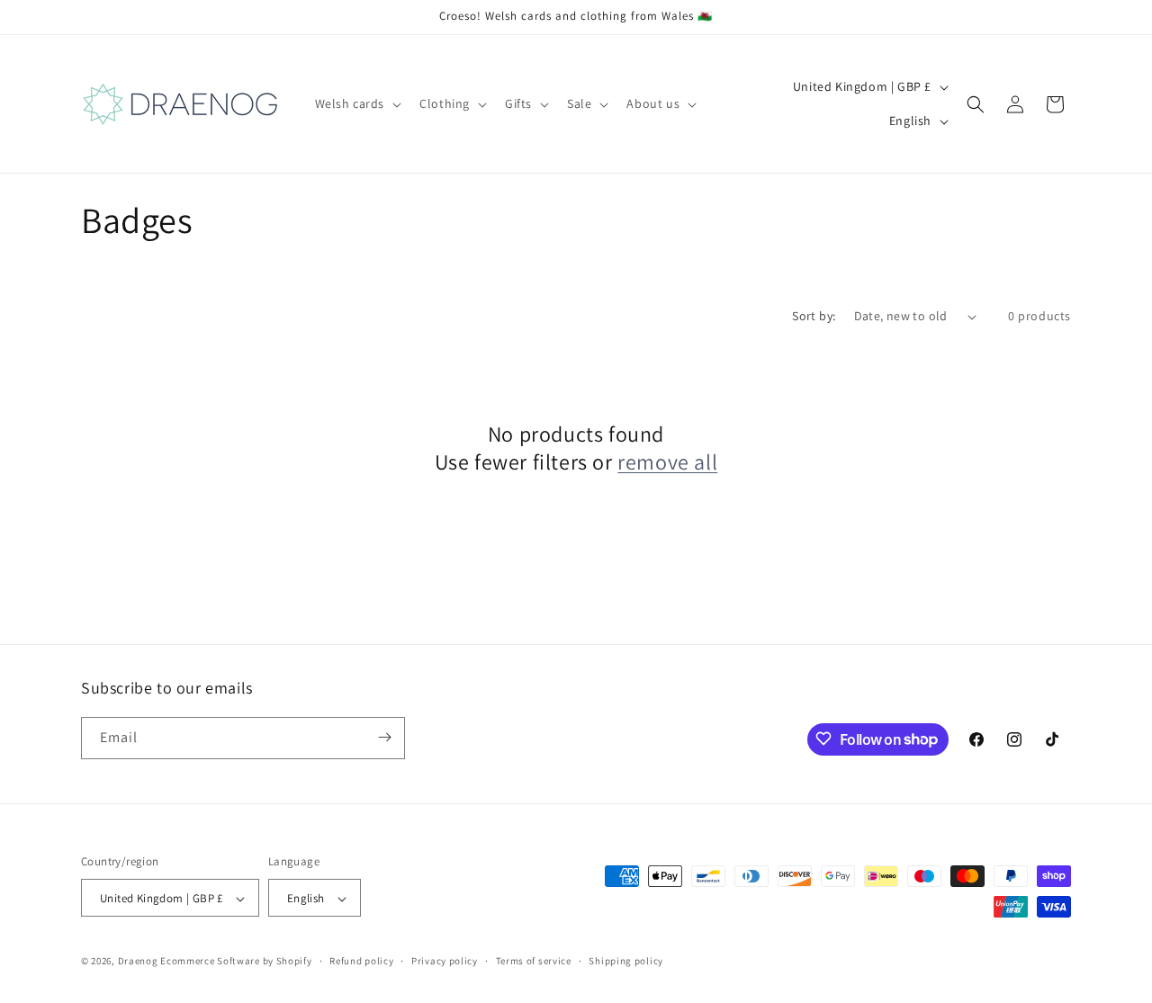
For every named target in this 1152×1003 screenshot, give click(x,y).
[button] (357, 103)
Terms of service (534, 960)
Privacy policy (444, 960)
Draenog (138, 961)
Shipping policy (626, 960)
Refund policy (361, 960)
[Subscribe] (384, 737)
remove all (667, 462)
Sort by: (813, 316)
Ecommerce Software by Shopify (235, 961)
